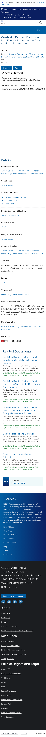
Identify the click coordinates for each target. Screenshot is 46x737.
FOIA (3, 686)
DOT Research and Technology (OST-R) (17, 631)
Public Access (8, 539)
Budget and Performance (11, 673)
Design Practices (11, 200)
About (5, 550)
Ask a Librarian (7, 641)
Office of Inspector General (11, 700)
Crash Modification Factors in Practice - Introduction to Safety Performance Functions (22, 360)
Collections (7, 531)
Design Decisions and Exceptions (19, 433)
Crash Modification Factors (15, 197)
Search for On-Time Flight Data (13, 654)
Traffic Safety (9, 203)
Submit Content (9, 543)
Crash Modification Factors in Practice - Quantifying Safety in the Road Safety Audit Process (22, 384)
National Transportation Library (13, 650)
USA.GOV (24, 734)
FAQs (3, 622)
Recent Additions (10, 535)
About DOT (5, 669)
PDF (3, 282)
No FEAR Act (6, 695)
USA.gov (4, 708)
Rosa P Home (8, 527)
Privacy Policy (6, 704)
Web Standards (7, 717)
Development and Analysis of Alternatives (17, 456)
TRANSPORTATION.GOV (9, 734)
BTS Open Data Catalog (10, 646)
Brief (4, 227)
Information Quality (9, 691)
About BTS (5, 613)
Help (5, 546)
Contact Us (7, 554)
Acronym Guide (7, 659)
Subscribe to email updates (13, 596)
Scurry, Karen (7, 185)
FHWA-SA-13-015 (10, 215)
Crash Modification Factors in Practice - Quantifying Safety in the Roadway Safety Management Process (22, 410)
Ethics (3, 682)
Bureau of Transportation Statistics (17, 17)
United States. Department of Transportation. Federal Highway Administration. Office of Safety (22, 55)
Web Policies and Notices (11, 713)
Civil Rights (5, 678)
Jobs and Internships (9, 626)
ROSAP (8, 499)
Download (7, 68)
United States (7, 239)
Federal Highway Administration (15, 294)
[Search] (41, 23)
